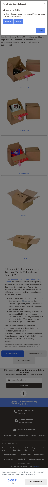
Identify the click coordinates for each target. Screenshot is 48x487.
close (41, 30)
